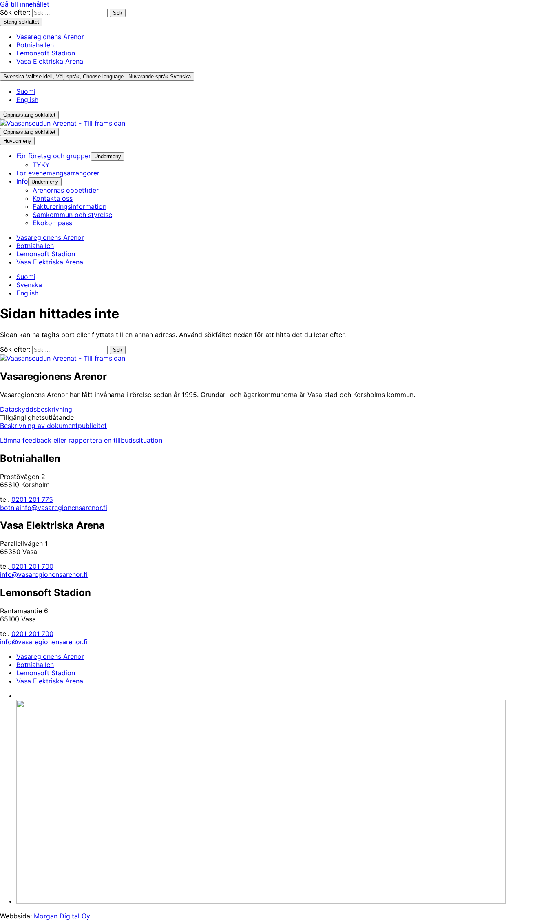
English (27, 99)
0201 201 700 (31, 566)
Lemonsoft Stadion (45, 53)
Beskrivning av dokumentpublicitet (53, 425)
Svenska (97, 76)
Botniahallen (35, 45)
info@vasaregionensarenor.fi (44, 574)
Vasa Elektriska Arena (49, 61)
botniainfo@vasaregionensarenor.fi (53, 507)
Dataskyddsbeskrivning (36, 409)
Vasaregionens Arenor (50, 37)
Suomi (25, 91)
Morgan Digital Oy (62, 916)
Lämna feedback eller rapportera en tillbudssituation (81, 440)
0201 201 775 (32, 499)
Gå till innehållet (24, 4)
